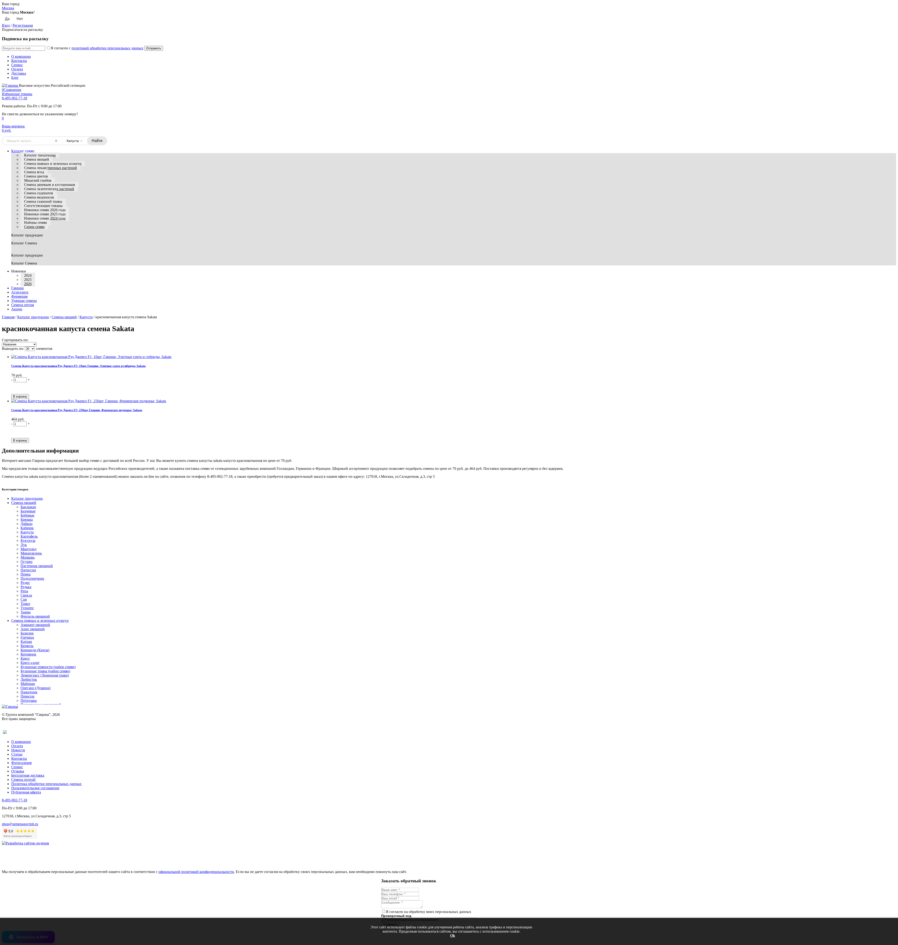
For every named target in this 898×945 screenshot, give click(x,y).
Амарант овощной (35, 625)
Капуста (86, 317)
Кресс (25, 658)
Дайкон (27, 524)
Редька (26, 587)
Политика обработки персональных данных (46, 784)
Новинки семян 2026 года (44, 210)
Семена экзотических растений (49, 189)
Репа (24, 591)
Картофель (29, 536)
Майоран (28, 684)
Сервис (17, 65)
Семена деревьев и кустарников (49, 185)
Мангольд (28, 549)
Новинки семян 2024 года (44, 218)
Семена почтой (23, 780)
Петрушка (29, 700)
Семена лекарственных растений (50, 168)
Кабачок (27, 528)
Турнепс (27, 608)
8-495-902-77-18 (14, 98)
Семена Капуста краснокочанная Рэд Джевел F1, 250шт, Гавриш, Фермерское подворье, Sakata (76, 410)
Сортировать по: (15, 340)
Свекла (26, 595)
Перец (26, 574)
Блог (15, 78)
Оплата (17, 69)
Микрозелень (31, 553)
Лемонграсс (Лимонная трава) (45, 675)
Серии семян (34, 227)
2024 (28, 275)
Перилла (27, 696)
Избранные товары (17, 94)
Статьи (16, 754)
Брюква (27, 519)
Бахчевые (28, 511)
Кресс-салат (30, 663)
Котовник (28, 654)
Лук (24, 545)
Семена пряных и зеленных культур (52, 164)
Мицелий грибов (37, 180)
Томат (25, 604)
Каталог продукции (40, 155)
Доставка (18, 73)
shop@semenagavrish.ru (20, 824)
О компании (21, 56)
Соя (24, 599)
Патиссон (28, 570)
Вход (6, 25)
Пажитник (29, 692)
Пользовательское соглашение (35, 788)
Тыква (26, 612)
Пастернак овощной (37, 566)
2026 (28, 284)
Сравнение (11, 90)
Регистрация (23, 25)
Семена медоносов (39, 197)
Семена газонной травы (43, 201)
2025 (28, 280)
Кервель (27, 646)
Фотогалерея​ (21, 763)
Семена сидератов (38, 193)
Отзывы (17, 771)
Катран (26, 642)
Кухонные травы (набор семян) (45, 671)
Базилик (27, 633)
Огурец (27, 562)
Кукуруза (28, 541)
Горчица (27, 637)
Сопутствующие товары (43, 206)
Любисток (29, 679)
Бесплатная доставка (27, 775)
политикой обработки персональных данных (107, 48)
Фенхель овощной (35, 616)
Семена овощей (36, 159)
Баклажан (28, 507)
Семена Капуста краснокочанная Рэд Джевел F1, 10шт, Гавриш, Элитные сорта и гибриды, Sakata (78, 366)
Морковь (28, 557)
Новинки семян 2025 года (44, 214)
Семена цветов (36, 176)
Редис (25, 583)
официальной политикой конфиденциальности (196, 872)
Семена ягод (34, 172)
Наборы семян (35, 222)
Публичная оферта (26, 792)
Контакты (19, 61)
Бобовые (27, 515)
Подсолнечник (32, 578)
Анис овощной (33, 629)
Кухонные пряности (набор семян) (48, 667)
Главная (8, 317)
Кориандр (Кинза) (35, 650)
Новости (18, 750)
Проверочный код (396, 916)
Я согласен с (97, 48)
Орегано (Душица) (36, 688)
